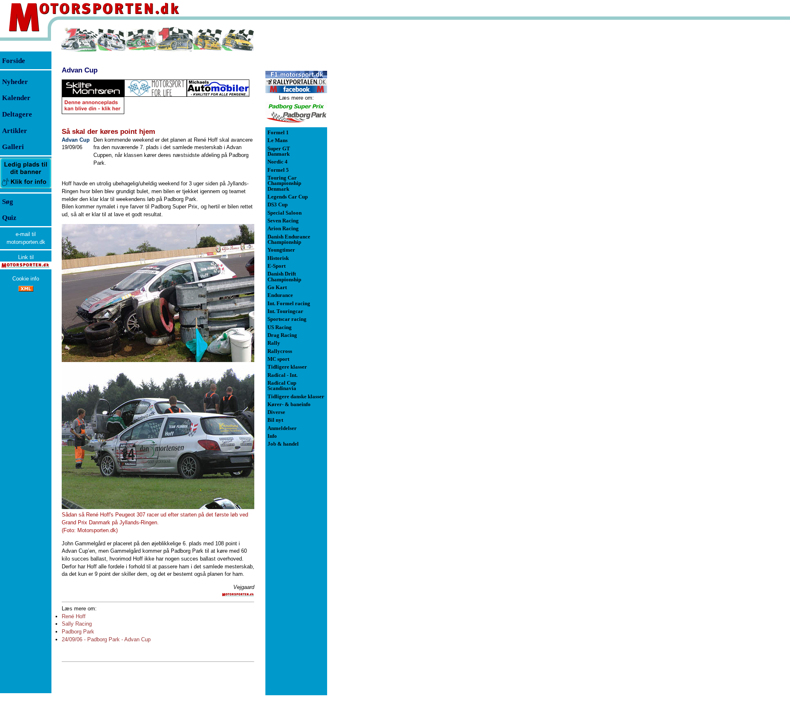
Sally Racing (77, 624)
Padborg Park (78, 632)
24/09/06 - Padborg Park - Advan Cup (106, 639)
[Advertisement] (370, 149)
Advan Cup (80, 70)
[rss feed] (26, 290)
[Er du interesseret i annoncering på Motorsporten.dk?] (25, 188)
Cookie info (25, 279)
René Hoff (74, 616)
